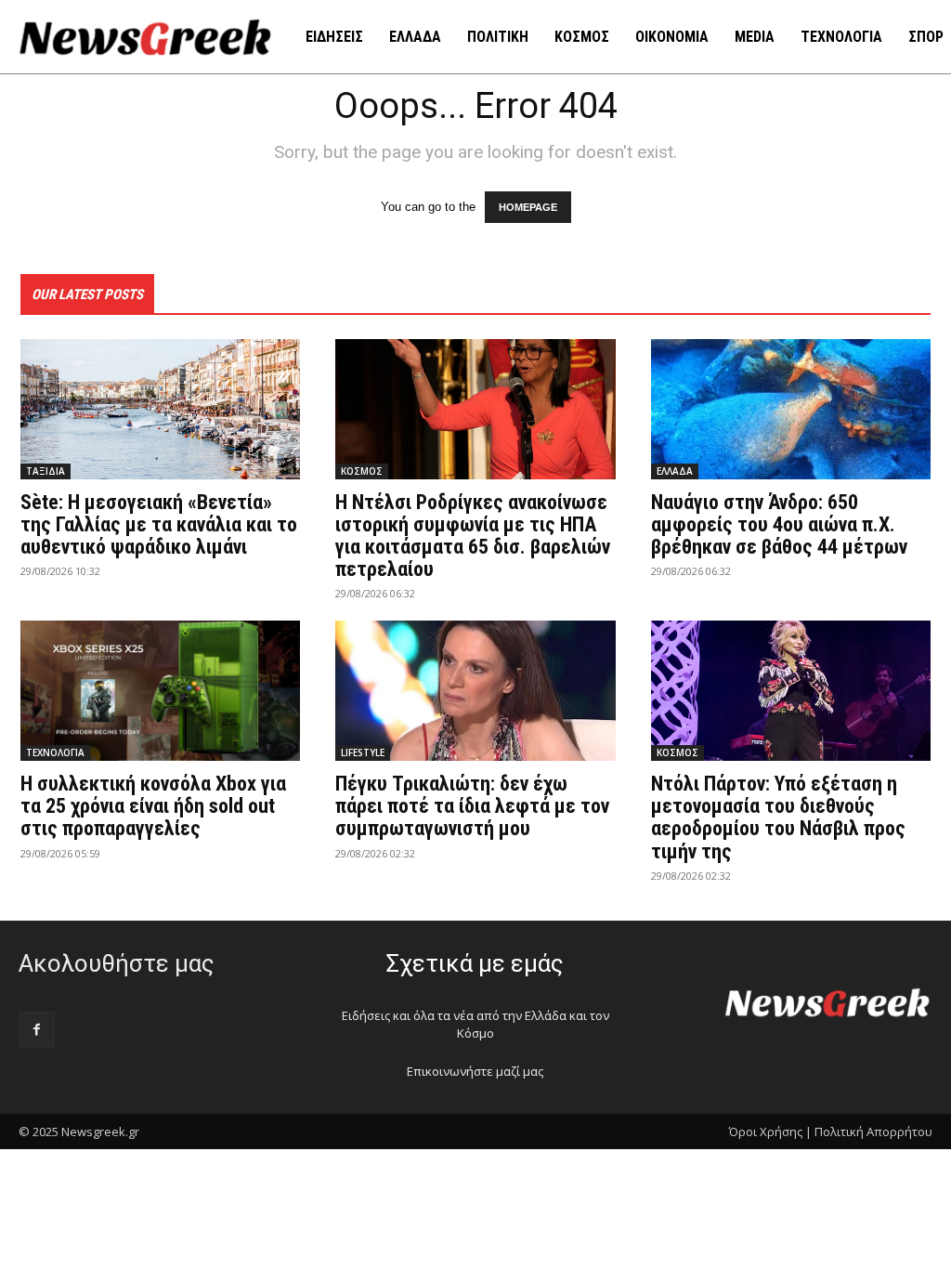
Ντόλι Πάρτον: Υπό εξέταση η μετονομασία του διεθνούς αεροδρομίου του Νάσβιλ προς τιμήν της (778, 817)
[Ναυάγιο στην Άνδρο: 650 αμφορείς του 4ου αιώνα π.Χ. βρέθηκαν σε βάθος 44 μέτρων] (791, 409)
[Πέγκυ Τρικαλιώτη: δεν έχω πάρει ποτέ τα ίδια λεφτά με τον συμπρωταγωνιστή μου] (475, 691)
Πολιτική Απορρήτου (873, 1131)
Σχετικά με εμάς (475, 963)
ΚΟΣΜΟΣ (362, 471)
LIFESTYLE (362, 752)
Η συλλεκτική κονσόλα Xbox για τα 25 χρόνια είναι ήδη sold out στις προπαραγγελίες (153, 806)
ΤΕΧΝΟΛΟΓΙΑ (55, 752)
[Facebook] (37, 1030)
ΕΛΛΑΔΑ (675, 471)
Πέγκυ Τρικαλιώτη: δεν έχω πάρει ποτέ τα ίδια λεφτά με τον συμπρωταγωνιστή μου (472, 806)
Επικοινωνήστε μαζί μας (475, 1071)
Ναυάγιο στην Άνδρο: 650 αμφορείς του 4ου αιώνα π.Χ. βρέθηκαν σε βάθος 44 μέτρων (779, 524)
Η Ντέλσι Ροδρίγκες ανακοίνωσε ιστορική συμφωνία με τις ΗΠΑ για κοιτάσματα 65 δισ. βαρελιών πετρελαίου (472, 536)
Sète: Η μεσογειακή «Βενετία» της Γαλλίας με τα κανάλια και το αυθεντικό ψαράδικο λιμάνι (158, 524)
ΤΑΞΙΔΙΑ (45, 471)
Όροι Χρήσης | (770, 1131)
